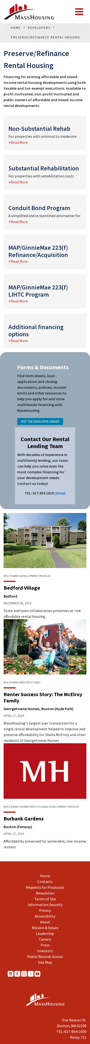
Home (45, 875)
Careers (45, 939)
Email (61, 493)
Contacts (45, 881)
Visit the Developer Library (40, 421)
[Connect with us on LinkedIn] (10, 973)
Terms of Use (45, 898)
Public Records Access (45, 956)
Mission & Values (45, 927)
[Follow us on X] (30, 973)
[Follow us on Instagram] (24, 973)
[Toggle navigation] (79, 12)
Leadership (45, 933)
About (45, 921)
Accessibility (45, 916)
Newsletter (45, 893)
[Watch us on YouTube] (37, 973)
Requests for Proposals (45, 887)
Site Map (45, 962)
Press (45, 945)
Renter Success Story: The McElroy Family (43, 697)
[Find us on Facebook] (17, 973)
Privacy (45, 910)
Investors (45, 950)
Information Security (45, 904)
